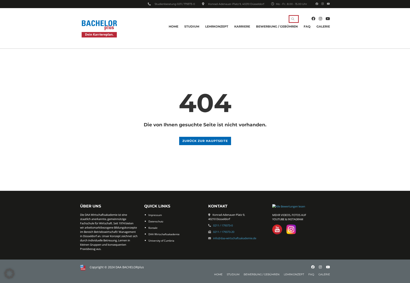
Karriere (242, 26)
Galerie (323, 26)
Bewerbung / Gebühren (277, 26)
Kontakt (152, 228)
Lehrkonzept (216, 26)
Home (173, 26)
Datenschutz (155, 221)
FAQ (307, 26)
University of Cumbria (161, 240)
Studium (191, 26)
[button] (9, 273)
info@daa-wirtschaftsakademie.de (234, 238)
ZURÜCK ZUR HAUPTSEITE (205, 141)
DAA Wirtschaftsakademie (164, 234)
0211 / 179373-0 (186, 4)
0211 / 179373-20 (223, 232)
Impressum (155, 215)
